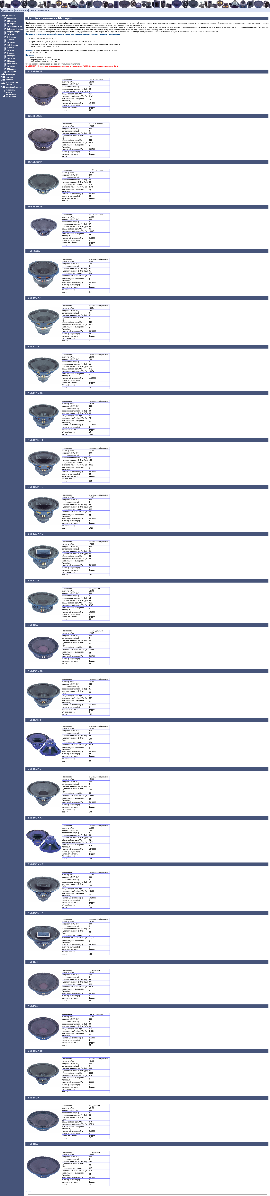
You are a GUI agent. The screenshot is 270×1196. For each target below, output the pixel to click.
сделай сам (7, 10)
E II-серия (11, 37)
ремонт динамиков (40, 10)
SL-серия (11, 58)
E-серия (10, 34)
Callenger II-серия (15, 29)
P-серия (10, 48)
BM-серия (11, 21)
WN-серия (11, 72)
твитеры (9, 77)
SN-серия (11, 61)
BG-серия (11, 24)
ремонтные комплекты (11, 96)
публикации (21, 10)
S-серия (10, 53)
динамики (10, 16)
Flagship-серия (14, 32)
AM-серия (11, 18)
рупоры (9, 80)
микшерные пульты (11, 91)
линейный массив (14, 87)
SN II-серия (12, 64)
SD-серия (11, 56)
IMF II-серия (12, 45)
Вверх (29, 1192)
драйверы (10, 74)
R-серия (10, 50)
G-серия (10, 40)
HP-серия (11, 42)
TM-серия (11, 69)
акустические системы (12, 83)
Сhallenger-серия (14, 26)
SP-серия (11, 66)
